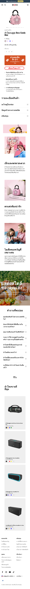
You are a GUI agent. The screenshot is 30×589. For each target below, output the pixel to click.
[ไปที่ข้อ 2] (8, 27)
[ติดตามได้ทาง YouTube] (10, 572)
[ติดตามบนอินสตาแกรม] (6, 572)
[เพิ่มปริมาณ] (12, 51)
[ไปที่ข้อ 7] (16, 27)
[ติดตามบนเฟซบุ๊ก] (2, 572)
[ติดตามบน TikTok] (14, 572)
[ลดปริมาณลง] (6, 51)
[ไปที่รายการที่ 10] (21, 27)
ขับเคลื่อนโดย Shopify (17, 584)
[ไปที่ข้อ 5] (13, 27)
